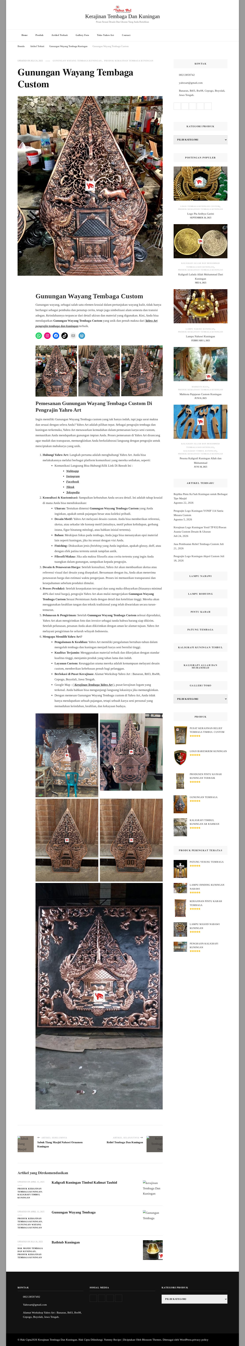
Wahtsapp (72, 471)
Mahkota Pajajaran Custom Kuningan (201, 394)
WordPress (186, 1339)
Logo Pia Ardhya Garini (200, 213)
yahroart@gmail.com (191, 82)
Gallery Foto (82, 35)
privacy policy (200, 1339)
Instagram (73, 476)
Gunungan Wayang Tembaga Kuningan (77, 61)
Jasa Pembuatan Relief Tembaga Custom (196, 544)
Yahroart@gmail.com (35, 1304)
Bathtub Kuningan (66, 1242)
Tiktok (70, 487)
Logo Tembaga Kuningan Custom (200, 206)
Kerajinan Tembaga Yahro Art (93, 684)
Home (25, 35)
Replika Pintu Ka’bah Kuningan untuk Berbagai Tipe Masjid (200, 496)
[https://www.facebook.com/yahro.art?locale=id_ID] (110, 1298)
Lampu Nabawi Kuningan (200, 329)
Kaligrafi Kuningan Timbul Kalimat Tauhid (84, 1182)
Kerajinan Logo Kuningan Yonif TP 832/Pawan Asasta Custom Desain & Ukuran (200, 529)
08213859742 (187, 74)
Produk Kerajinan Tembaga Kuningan (128, 61)
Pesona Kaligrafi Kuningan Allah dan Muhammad (201, 460)
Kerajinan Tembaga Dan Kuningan (122, 16)
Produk (40, 35)
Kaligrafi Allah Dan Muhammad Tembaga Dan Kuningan (200, 265)
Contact (126, 35)
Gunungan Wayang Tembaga (74, 1212)
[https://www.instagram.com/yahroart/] (101, 1298)
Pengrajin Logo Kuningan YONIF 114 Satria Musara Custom (198, 513)
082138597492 (31, 1296)
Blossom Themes (151, 1339)
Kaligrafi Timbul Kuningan (29, 1196)
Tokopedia (73, 492)
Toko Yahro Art (105, 35)
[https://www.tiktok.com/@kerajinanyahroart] (118, 1298)
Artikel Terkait (59, 35)
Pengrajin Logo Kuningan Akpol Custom (197, 556)
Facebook (72, 481)
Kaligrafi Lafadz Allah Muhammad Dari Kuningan (200, 276)
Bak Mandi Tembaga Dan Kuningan (30, 1249)
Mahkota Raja (200, 387)
